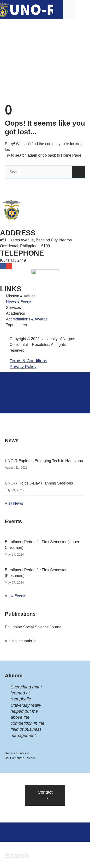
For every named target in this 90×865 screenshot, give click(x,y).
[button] (83, 9)
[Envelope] (9, 266)
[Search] (78, 172)
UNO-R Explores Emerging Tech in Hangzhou (44, 461)
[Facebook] (3, 266)
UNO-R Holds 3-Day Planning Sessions (39, 483)
